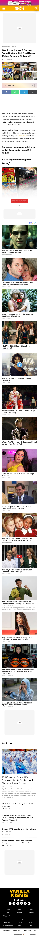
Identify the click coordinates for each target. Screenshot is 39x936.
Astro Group (33, 934)
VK (4, 59)
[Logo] (19, 8)
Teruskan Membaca (19, 201)
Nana (3, 786)
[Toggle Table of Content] (32, 85)
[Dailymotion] (29, 903)
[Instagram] (13, 903)
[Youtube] (25, 903)
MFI (3, 809)
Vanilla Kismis (6, 46)
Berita (14, 46)
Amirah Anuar (22, 136)
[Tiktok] (21, 903)
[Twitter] (17, 903)
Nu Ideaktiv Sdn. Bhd (18, 934)
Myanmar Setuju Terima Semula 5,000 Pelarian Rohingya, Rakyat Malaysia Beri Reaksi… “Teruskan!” (17, 817)
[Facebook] (10, 903)
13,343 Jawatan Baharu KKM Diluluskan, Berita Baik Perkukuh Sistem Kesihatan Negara (18, 780)
